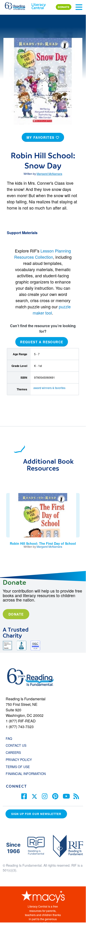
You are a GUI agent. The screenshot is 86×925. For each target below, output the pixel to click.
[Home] (17, 5)
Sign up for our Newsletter (36, 814)
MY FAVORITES (41, 137)
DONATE (63, 7)
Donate (16, 614)
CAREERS (13, 752)
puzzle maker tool (52, 310)
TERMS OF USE (20, 766)
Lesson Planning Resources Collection (42, 254)
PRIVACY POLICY (19, 759)
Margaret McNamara (49, 174)
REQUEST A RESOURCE (41, 341)
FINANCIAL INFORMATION (26, 773)
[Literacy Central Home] (38, 5)
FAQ (9, 738)
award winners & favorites (49, 388)
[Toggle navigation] (79, 7)
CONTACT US (17, 745)
